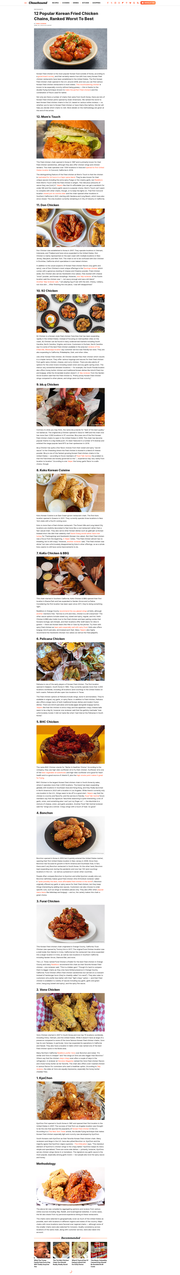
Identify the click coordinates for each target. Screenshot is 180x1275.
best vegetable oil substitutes (54, 773)
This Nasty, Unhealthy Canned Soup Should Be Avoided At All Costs (99, 1263)
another (39, 614)
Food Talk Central (83, 456)
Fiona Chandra (41, 23)
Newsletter (149, 3)
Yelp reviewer (84, 373)
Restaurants (38, 9)
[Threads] (119, 3)
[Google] (134, 3)
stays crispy (64, 1058)
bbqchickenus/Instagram (97, 424)
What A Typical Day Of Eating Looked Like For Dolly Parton (80, 1262)
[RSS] (138, 3)
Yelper (70, 461)
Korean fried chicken (80, 1129)
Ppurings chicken (91, 268)
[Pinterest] (126, 3)
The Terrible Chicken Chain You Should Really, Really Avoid (61, 1262)
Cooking (65, 3)
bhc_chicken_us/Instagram (97, 762)
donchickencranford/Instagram (96, 245)
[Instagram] (115, 3)
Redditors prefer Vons (66, 1053)
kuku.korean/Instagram (98, 510)
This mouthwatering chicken (87, 85)
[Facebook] (108, 3)
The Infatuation (81, 1144)
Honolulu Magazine (65, 1061)
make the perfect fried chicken (77, 90)
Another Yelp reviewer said (47, 282)
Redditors (99, 180)
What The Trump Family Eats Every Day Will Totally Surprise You (42, 1263)
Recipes (55, 3)
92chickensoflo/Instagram (97, 331)
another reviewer (74, 542)
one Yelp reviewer (84, 276)
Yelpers (60, 185)
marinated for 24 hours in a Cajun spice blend (56, 177)
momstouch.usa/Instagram (97, 157)
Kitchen (85, 3)
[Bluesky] (130, 3)
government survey (46, 76)
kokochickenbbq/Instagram (97, 593)
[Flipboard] (123, 3)
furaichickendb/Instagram (97, 941)
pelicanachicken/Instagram (97, 679)
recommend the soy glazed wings (73, 611)
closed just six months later (54, 193)
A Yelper (66, 539)
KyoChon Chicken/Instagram (96, 1118)
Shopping (96, 3)
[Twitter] (111, 3)
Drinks (76, 3)
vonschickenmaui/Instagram (97, 1030)
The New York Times (57, 1131)
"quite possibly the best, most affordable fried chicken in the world (65, 882)
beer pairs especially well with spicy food (71, 627)
